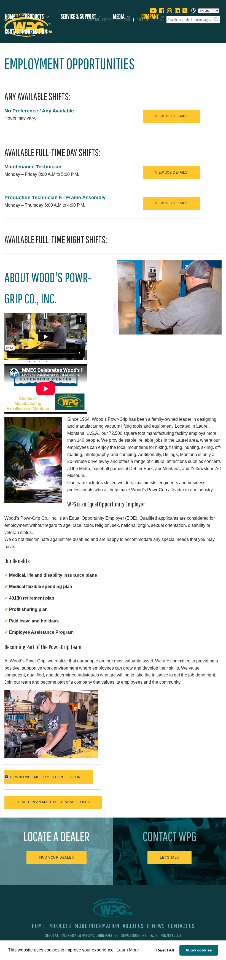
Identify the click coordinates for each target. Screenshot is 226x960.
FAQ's (153, 935)
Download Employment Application (45, 777)
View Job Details (171, 116)
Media (119, 16)
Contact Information (26, 32)
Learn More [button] (128, 950)
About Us (133, 925)
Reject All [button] (165, 950)
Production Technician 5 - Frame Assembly (55, 197)
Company (150, 16)
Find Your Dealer (56, 857)
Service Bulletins (133, 935)
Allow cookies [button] (198, 950)
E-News (156, 925)
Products (34, 16)
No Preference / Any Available (39, 111)
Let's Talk (169, 857)
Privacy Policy (171, 935)
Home (10, 16)
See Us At (51, 935)
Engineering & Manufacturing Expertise (89, 935)
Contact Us (181, 925)
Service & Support (78, 16)
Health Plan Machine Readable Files (53, 802)
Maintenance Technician (32, 166)
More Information (96, 925)
